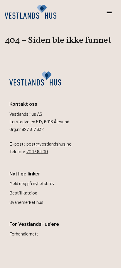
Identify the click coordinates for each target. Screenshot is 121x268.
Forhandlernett (23, 233)
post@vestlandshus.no (49, 143)
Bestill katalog (23, 192)
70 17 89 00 (37, 151)
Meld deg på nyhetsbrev (32, 183)
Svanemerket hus (26, 202)
